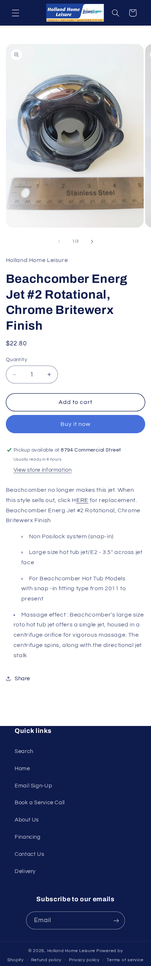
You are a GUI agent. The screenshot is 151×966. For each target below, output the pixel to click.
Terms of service (125, 960)
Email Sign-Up (33, 786)
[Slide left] (59, 241)
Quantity (16, 359)
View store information (43, 470)
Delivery (25, 871)
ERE (82, 500)
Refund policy (46, 960)
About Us (27, 820)
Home (22, 768)
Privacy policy (84, 960)
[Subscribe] (116, 920)
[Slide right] (92, 241)
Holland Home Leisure (71, 951)
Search (24, 751)
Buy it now (75, 424)
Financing (28, 837)
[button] (15, 12)
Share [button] (22, 678)
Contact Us (29, 854)
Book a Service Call (40, 802)
